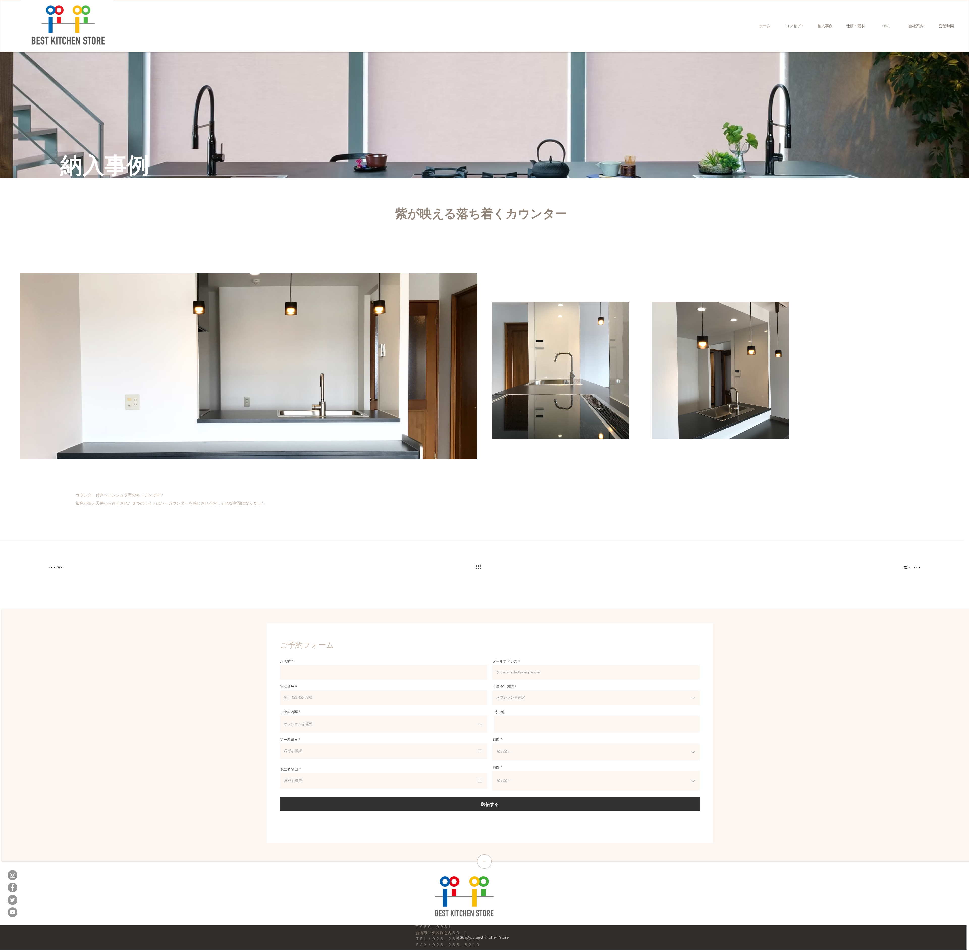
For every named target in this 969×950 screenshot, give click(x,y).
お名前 (285, 661)
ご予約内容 (289, 712)
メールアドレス (505, 661)
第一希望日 (291, 739)
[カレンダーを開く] (480, 751)
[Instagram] (12, 875)
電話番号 (287, 686)
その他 (499, 712)
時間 (496, 739)
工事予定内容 (503, 686)
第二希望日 (291, 769)
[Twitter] (12, 900)
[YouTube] (12, 912)
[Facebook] (12, 887)
